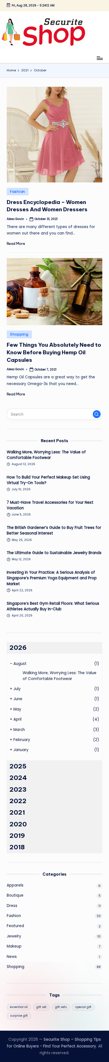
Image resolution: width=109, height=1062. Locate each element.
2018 (17, 847)
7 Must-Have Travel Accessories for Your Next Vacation (50, 505)
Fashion (17, 191)
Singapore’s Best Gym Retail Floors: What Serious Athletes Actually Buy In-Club (53, 606)
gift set (41, 1007)
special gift (83, 1007)
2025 (18, 766)
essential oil (19, 1007)
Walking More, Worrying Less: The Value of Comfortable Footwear (46, 454)
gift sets (61, 1007)
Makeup (14, 946)
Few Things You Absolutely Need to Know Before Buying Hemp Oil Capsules (54, 352)
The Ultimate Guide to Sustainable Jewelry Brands (54, 552)
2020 (18, 824)
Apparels (15, 885)
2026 (18, 647)
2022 (18, 801)
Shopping (19, 334)
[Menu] (99, 58)
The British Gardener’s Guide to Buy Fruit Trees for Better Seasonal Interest (54, 530)
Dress (12, 905)
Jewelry (14, 936)
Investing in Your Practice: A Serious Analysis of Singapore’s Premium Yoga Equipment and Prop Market (52, 578)
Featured (15, 926)
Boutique (15, 895)
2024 (18, 778)
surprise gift (19, 1016)
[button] (97, 414)
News (12, 956)
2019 (17, 836)
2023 (18, 789)
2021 (17, 812)
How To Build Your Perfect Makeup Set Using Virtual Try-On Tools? (48, 480)
